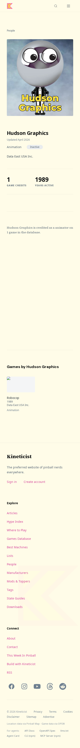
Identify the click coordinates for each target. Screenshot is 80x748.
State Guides (16, 598)
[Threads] (50, 686)
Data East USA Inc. (20, 156)
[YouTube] (37, 686)
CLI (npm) (30, 735)
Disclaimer (13, 717)
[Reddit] (62, 686)
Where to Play (16, 530)
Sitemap (31, 717)
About (11, 638)
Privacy (38, 711)
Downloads (15, 607)
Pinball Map (33, 723)
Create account (34, 482)
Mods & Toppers (18, 581)
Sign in (12, 482)
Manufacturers (17, 573)
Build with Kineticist (21, 664)
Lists (10, 556)
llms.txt (64, 730)
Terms (53, 711)
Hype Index (15, 522)
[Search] (55, 6)
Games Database (19, 539)
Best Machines (17, 547)
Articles (12, 513)
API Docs (29, 730)
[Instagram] (24, 686)
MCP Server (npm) (50, 735)
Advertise (48, 717)
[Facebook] (11, 686)
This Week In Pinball (21, 655)
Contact (12, 647)
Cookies (68, 711)
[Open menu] (68, 6)
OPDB (61, 723)
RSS (9, 672)
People (11, 30)
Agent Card (13, 735)
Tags (10, 590)
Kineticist (19, 456)
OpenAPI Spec (47, 730)
